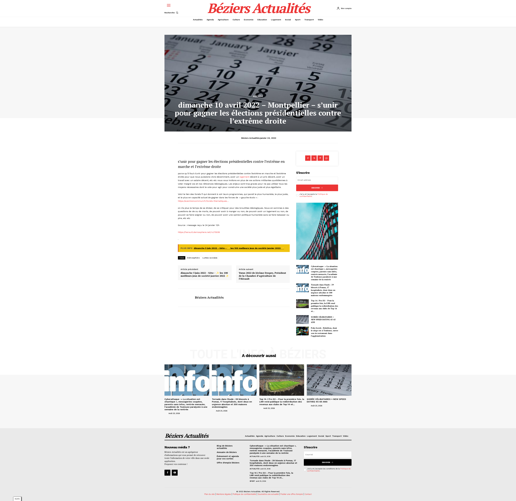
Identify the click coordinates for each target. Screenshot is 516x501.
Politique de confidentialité (245, 494)
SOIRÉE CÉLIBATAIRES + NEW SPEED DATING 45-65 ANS (323, 319)
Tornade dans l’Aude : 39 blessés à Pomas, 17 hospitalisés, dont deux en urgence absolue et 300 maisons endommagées (323, 289)
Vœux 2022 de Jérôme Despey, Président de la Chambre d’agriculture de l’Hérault (262, 275)
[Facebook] (308, 158)
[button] (171, 12)
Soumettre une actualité (268, 494)
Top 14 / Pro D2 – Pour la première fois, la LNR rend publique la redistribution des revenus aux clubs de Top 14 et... (324, 305)
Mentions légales (223, 494)
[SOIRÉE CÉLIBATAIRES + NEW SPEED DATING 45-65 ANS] (302, 319)
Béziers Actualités (250, 138)
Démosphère (193, 258)
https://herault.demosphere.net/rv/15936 (199, 232)
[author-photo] (166, 413)
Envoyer (315, 188)
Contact (308, 494)
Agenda (258, 96)
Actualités (254, 456)
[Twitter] (314, 158)
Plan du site (209, 494)
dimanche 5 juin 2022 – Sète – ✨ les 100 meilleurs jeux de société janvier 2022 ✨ (205, 274)
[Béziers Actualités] (184, 297)
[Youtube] (175, 473)
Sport (252, 481)
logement (244, 177)
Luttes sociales (210, 258)
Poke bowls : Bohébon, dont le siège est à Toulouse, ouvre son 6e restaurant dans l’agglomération (324, 332)
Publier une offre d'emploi (291, 494)
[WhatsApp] (326, 158)
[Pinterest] (320, 158)
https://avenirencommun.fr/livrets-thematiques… (203, 201)
